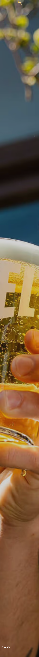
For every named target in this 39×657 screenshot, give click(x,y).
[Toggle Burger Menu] (1, 4)
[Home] (19, 3)
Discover (37, 654)
